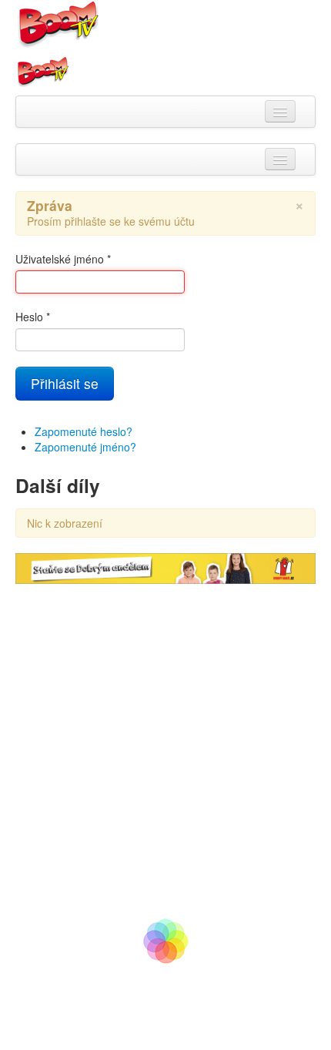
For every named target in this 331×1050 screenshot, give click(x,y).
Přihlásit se (65, 383)
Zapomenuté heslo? (83, 431)
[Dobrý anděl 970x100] (165, 567)
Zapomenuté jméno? (85, 447)
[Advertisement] (165, 749)
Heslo (32, 316)
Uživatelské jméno (63, 259)
